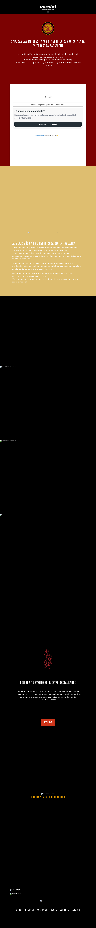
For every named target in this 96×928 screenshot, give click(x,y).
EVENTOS (64, 909)
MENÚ (19, 909)
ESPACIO (76, 909)
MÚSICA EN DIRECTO (47, 909)
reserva (48, 722)
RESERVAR (29, 909)
